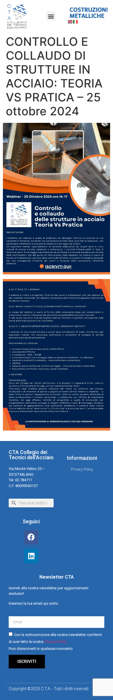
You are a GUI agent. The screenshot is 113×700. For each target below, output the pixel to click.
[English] (70, 21)
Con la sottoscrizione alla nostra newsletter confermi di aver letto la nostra (55, 641)
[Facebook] (31, 537)
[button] (51, 16)
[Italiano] (75, 21)
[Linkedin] (31, 556)
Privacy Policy (55, 641)
